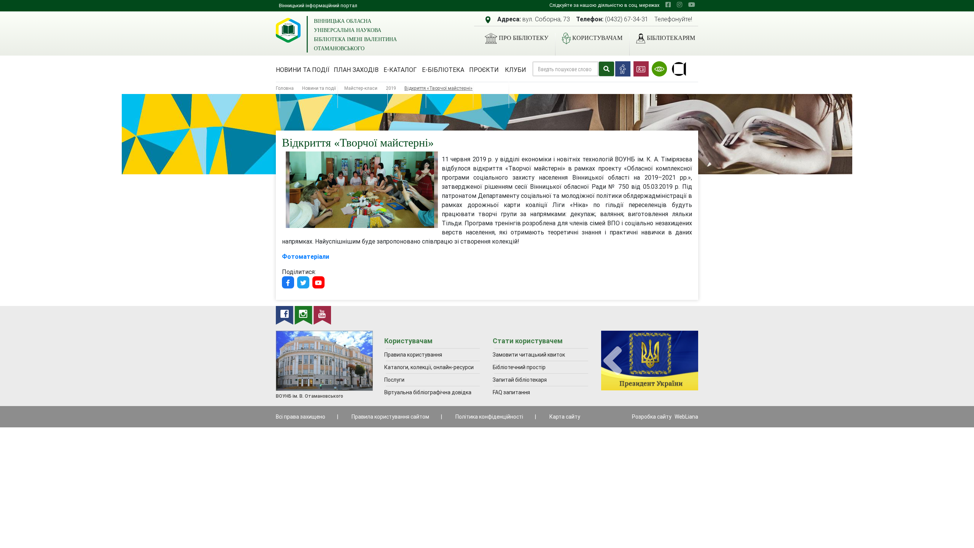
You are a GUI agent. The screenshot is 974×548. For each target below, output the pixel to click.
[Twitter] (303, 282)
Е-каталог (400, 69)
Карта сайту (564, 416)
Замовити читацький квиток (529, 354)
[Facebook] (288, 282)
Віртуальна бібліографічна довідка (427, 392)
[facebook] (668, 4)
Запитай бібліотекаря (520, 379)
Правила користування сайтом (390, 416)
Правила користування (413, 354)
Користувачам (597, 38)
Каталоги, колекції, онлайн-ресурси (429, 367)
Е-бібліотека (443, 69)
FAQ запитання (511, 392)
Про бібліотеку (523, 38)
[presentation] (612, 361)
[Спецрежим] (659, 68)
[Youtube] (318, 282)
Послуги (394, 379)
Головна (285, 88)
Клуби (515, 69)
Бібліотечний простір (519, 367)
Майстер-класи (360, 88)
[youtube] (691, 4)
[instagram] (679, 4)
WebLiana (686, 416)
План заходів (356, 69)
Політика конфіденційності (489, 416)
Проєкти (484, 69)
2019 (391, 88)
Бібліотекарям (671, 38)
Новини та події (302, 69)
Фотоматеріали (305, 256)
